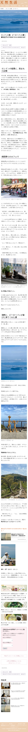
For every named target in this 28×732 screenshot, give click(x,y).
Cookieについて (14, 727)
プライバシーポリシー (22, 725)
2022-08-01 (4, 41)
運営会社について (5, 725)
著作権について (12, 723)
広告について (4, 723)
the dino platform (16, 730)
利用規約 (13, 725)
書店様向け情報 (21, 723)
